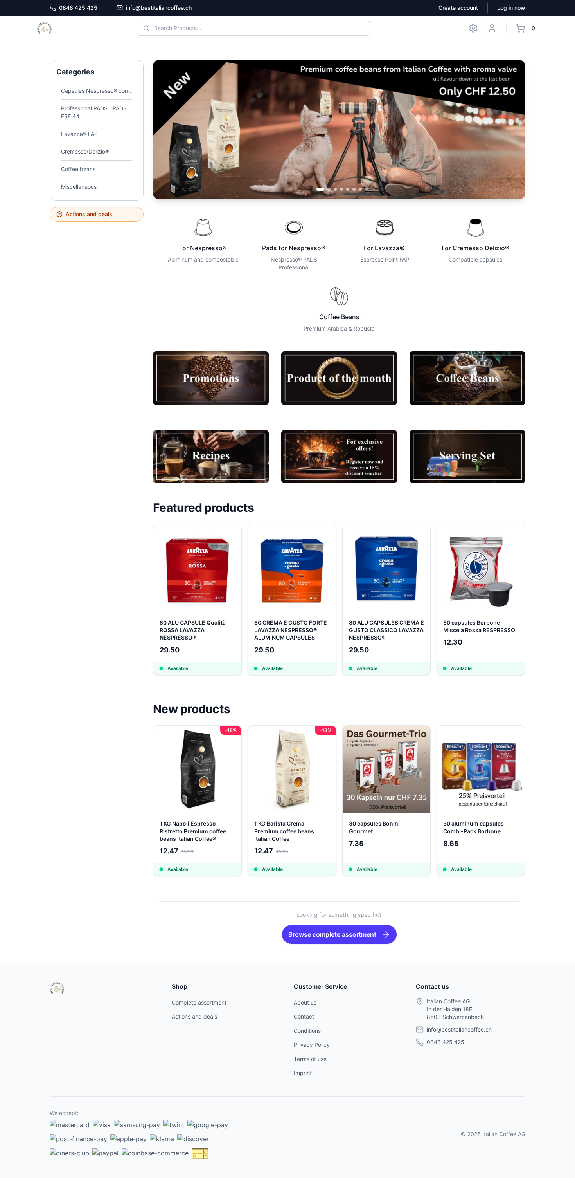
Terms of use (310, 1058)
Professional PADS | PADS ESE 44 (94, 112)
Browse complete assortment (332, 934)
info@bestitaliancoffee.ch (159, 7)
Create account (458, 7)
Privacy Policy (312, 1044)
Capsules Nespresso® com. (96, 90)
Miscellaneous (79, 186)
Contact (304, 1016)
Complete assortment (199, 1002)
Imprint (303, 1073)
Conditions (307, 1030)
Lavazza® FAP (79, 133)
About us (305, 1002)
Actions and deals (89, 214)
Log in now (511, 7)
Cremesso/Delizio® (85, 151)
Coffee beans (78, 169)
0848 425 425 (78, 7)
